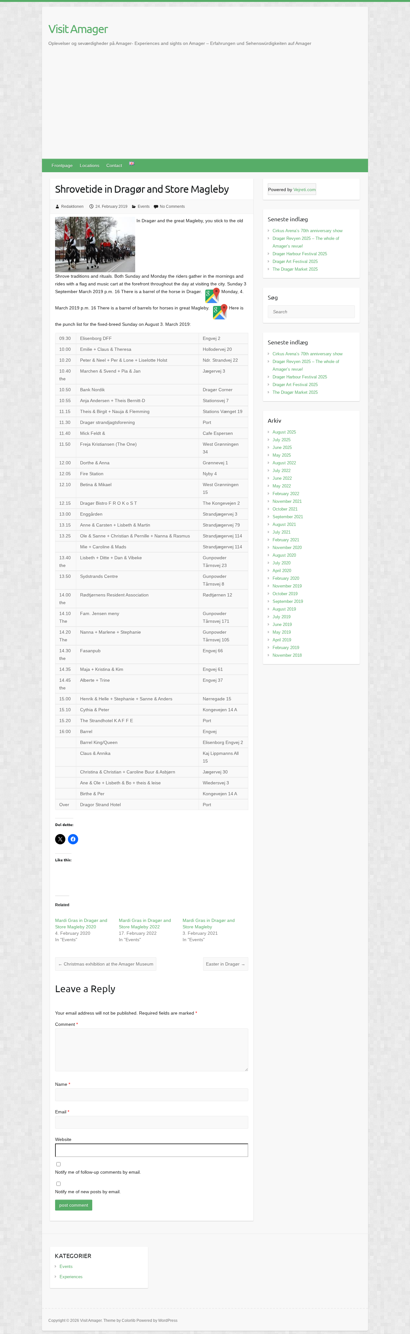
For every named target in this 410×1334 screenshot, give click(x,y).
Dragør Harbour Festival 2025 (300, 253)
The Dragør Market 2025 (295, 269)
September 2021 (288, 516)
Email (62, 1111)
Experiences (71, 1276)
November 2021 (287, 501)
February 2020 (286, 578)
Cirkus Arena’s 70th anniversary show (307, 230)
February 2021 (286, 539)
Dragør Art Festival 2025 (295, 261)
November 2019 (287, 586)
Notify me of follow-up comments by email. (98, 1172)
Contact (114, 165)
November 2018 (287, 655)
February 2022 (286, 493)
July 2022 (282, 470)
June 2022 (282, 478)
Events (144, 206)
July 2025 (282, 439)
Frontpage (62, 165)
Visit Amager (78, 28)
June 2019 (282, 624)
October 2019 (285, 593)
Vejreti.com (304, 189)
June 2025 (282, 447)
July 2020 (282, 563)
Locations (89, 165)
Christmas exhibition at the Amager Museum (105, 964)
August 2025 (284, 432)
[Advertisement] (205, 111)
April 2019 (282, 639)
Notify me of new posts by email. (88, 1191)
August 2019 (284, 609)
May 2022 (282, 486)
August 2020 (284, 555)
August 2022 (284, 462)
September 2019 (288, 601)
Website (63, 1139)
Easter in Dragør (225, 964)
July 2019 (282, 616)
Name (62, 1084)
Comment (66, 1024)
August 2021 (284, 524)
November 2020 (287, 547)
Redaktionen (72, 206)
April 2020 (282, 570)
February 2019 (286, 647)
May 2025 (282, 455)
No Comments (172, 206)
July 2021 (282, 532)
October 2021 (285, 509)
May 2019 (282, 632)
